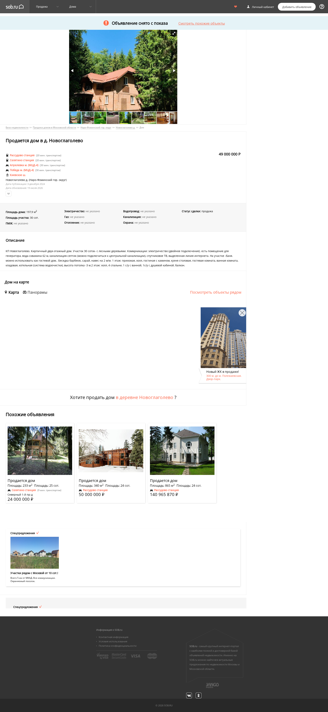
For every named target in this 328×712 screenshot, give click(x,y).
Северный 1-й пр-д (20, 494)
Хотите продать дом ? (123, 397)
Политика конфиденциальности (117, 645)
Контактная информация (113, 637)
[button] (174, 33)
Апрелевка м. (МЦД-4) (24, 165)
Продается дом (21, 481)
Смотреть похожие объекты (201, 23)
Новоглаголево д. (17, 180)
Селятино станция (22, 160)
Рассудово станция (22, 155)
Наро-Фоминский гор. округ (48, 180)
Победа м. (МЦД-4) (22, 170)
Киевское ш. (18, 175)
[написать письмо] (205, 687)
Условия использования (113, 641)
